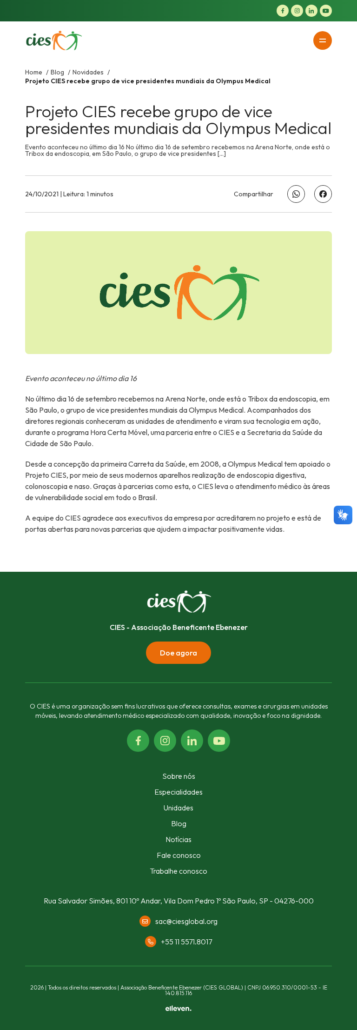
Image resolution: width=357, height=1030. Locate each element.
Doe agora (178, 652)
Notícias (178, 839)
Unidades (178, 807)
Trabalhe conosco (178, 871)
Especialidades (178, 791)
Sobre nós (178, 776)
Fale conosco (179, 855)
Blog (58, 72)
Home (34, 72)
